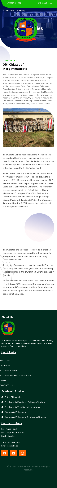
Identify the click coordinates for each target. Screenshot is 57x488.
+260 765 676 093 (14, 3)
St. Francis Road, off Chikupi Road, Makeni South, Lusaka (12, 432)
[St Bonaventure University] (25, 30)
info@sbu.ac (47, 3)
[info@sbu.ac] (39, 3)
